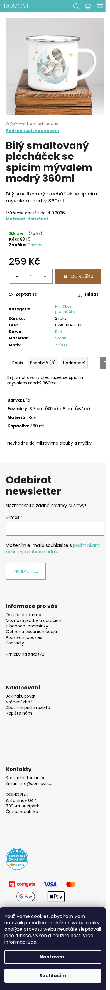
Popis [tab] (17, 363)
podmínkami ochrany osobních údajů (53, 548)
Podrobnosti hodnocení (32, 130)
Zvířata (62, 345)
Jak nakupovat (21, 696)
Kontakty (15, 643)
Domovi (35, 245)
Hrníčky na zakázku (25, 654)
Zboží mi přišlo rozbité (28, 707)
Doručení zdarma (23, 615)
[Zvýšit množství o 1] (45, 276)
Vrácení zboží (19, 702)
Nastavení (53, 956)
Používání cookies (24, 637)
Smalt (60, 338)
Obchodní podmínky (27, 626)
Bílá (58, 331)
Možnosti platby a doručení (33, 620)
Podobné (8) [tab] (43, 363)
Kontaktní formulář (25, 778)
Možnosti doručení (27, 219)
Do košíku (82, 276)
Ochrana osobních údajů (31, 631)
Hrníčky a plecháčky (65, 309)
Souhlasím (52, 975)
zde (32, 942)
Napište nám (19, 713)
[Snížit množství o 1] (17, 276)
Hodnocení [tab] (74, 363)
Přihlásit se (26, 571)
